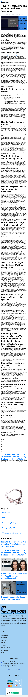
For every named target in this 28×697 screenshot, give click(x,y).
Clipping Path (6, 513)
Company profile (4, 635)
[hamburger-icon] (24, 2)
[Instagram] (19, 670)
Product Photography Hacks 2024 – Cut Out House (13, 598)
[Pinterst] (14, 670)
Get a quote (3, 645)
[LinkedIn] (11, 670)
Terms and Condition (5, 647)
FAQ (3, 518)
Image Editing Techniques (10, 523)
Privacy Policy (4, 637)
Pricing (2, 652)
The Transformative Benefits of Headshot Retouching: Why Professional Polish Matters (13, 552)
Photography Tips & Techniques (11, 528)
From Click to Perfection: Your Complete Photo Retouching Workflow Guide (13, 544)
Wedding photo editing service (11, 533)
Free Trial (3, 642)
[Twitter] (17, 670)
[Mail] (8, 670)
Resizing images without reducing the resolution (12, 55)
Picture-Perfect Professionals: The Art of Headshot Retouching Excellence (14, 475)
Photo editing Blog (5, 650)
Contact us (3, 640)
